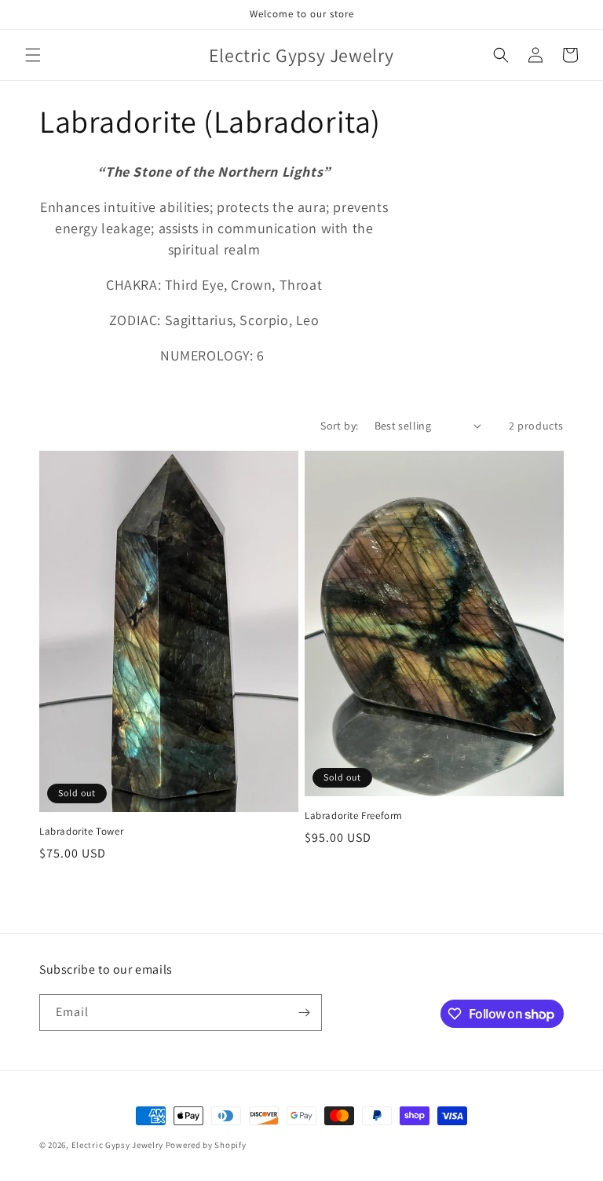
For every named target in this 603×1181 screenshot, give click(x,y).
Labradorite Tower (81, 831)
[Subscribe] (304, 1012)
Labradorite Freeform (354, 816)
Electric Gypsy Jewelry (117, 1144)
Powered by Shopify (206, 1144)
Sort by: (339, 426)
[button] (33, 55)
